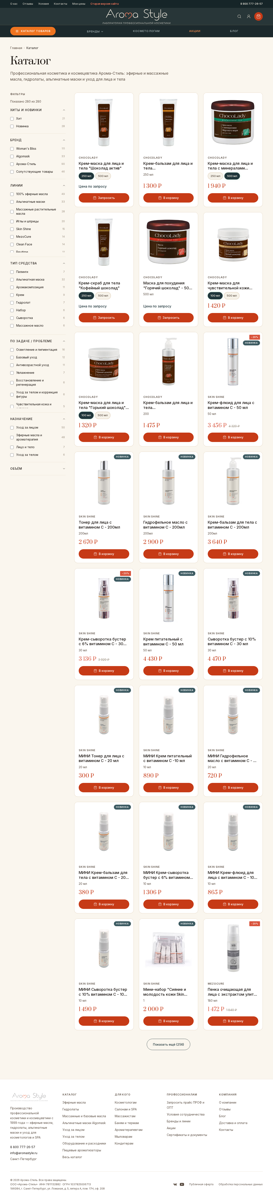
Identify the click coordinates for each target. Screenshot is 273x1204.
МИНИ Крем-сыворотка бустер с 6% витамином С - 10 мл (168, 875)
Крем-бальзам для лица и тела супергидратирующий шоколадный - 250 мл (168, 166)
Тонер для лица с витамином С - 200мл (99, 524)
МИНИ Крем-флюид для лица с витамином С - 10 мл (231, 875)
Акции (194, 31)
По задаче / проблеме (31, 341)
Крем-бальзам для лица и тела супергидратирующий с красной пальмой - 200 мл (168, 405)
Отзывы (28, 3)
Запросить (106, 198)
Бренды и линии (178, 1121)
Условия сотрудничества (186, 1114)
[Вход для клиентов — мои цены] (249, 16)
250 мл (86, 176)
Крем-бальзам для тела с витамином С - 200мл (232, 524)
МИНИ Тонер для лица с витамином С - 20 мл (101, 758)
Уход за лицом (73, 1130)
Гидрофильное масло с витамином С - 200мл (165, 524)
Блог (234, 31)
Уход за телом (73, 1136)
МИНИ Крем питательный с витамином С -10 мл (167, 758)
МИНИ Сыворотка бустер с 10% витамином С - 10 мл (103, 992)
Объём (16, 468)
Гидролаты (70, 1109)
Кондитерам (124, 1143)
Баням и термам (127, 1123)
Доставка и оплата (233, 1123)
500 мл (103, 176)
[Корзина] (258, 16)
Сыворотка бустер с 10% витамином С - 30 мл (232, 641)
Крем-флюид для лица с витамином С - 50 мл (231, 405)
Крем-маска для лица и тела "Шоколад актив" (101, 166)
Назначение (21, 419)
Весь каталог (72, 1157)
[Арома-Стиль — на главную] (136, 16)
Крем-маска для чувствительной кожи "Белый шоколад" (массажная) (228, 285)
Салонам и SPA (126, 1109)
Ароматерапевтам (128, 1130)
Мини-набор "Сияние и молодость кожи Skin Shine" (164, 992)
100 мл (215, 295)
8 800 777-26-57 (251, 3)
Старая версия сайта (104, 3)
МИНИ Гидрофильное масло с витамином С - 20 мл (233, 758)
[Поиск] (239, 16)
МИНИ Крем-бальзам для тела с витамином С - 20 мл (103, 875)
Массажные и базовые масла (84, 1116)
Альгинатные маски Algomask (84, 1123)
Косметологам (146, 31)
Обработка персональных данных (241, 1184)
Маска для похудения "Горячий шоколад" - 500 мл (167, 285)
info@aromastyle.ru (23, 1153)
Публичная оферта (201, 1184)
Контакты (60, 3)
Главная (16, 48)
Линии (16, 185)
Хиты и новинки (26, 110)
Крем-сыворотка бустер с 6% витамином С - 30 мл (102, 641)
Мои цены (78, 3)
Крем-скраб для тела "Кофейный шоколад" (99, 285)
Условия (43, 3)
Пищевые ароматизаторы (81, 1150)
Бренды (93, 31)
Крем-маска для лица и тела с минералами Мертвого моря (230, 166)
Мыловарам (123, 1136)
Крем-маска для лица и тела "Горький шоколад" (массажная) (102, 405)
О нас (13, 3)
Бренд (16, 140)
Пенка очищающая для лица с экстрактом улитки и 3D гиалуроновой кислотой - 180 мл (233, 992)
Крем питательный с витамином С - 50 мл (163, 641)
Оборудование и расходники (84, 1143)
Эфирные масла (74, 1102)
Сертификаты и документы (187, 1135)
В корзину (171, 198)
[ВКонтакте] (175, 1184)
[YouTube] (182, 1184)
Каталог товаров (36, 31)
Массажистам (125, 1116)
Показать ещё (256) (168, 1044)
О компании (227, 1102)
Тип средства (23, 263)
